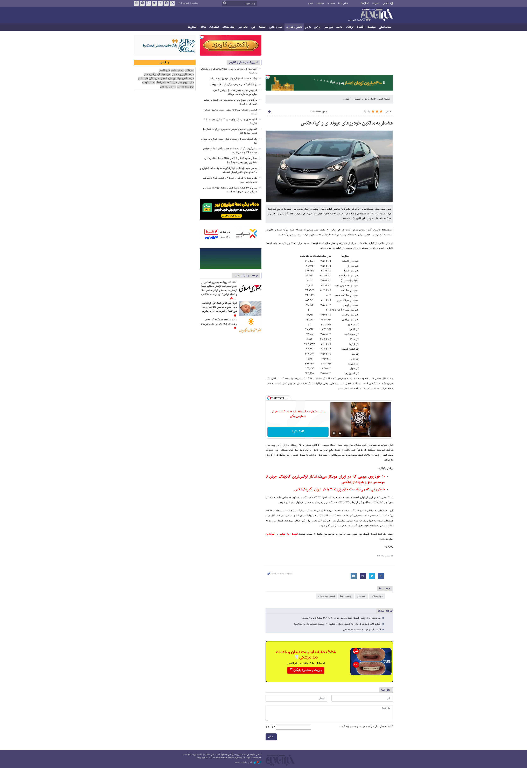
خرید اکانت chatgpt (166, 83)
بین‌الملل (328, 27)
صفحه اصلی (385, 27)
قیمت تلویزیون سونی (183, 74)
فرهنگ (350, 27)
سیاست (371, 27)
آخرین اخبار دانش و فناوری (243, 62)
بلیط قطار (143, 78)
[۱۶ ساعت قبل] (250, 288)
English (365, 3)
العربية (375, 3)
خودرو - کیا (346, 596)
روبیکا (136, 3)
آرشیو (310, 3)
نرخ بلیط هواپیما (185, 87)
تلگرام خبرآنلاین (166, 3)
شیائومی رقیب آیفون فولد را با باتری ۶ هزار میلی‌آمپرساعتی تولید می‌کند (235, 92)
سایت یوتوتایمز (186, 83)
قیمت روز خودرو (288, 534)
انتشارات (214, 27)
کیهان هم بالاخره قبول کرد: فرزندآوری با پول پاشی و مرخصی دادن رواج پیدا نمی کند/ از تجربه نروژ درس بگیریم (219, 307)
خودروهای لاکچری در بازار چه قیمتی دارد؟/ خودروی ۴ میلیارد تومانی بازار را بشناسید (337, 624)
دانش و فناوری (294, 27)
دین (253, 27)
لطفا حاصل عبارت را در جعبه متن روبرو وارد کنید (366, 726)
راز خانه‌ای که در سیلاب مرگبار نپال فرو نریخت (233, 85)
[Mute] (340, 433)
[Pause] (334, 433)
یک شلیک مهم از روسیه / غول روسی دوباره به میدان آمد (229, 141)
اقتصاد (360, 27)
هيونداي (361, 596)
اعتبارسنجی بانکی (158, 78)
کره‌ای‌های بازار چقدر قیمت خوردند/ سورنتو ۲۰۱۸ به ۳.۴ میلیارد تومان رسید (341, 618)
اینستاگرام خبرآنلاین (160, 3)
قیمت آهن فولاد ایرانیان (181, 78)
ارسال (271, 737)
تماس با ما (343, 3)
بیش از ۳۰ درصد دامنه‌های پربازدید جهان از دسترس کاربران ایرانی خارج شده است (230, 190)
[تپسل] (268, 77)
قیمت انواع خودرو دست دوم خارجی (362, 630)
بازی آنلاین (164, 70)
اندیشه (262, 27)
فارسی (385, 3)
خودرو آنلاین (276, 27)
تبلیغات (320, 3)
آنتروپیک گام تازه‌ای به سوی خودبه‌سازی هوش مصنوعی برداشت (228, 71)
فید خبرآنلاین (172, 3)
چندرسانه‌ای (228, 27)
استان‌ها (192, 27)
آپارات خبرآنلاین (148, 3)
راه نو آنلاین (177, 70)
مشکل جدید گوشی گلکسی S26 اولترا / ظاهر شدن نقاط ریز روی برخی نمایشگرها (230, 160)
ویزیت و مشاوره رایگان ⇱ (306, 670)
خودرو (346, 99)
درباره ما (331, 3)
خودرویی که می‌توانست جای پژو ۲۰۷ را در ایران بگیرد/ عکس (339, 489)
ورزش (317, 27)
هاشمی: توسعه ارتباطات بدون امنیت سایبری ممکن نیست (230, 112)
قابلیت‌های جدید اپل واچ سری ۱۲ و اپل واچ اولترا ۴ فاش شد (230, 122)
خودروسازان (377, 596)
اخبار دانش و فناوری (364, 99)
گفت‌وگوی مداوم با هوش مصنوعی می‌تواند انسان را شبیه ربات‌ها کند (230, 131)
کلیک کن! (298, 431)
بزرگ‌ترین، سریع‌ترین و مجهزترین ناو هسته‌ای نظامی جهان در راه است (230, 102)
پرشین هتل (150, 74)
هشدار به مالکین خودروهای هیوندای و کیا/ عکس (347, 123)
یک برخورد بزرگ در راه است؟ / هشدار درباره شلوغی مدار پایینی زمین (230, 180)
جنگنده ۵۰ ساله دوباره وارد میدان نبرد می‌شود (233, 79)
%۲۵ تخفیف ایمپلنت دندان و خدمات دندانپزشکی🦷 (306, 655)
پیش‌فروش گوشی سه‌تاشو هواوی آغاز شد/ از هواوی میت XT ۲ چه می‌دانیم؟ (230, 151)
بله (142, 3)
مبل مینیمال (163, 74)
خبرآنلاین (370, 15)
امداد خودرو (148, 83)
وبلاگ (203, 27)
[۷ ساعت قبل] (250, 325)
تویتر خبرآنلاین (154, 3)
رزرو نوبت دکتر (167, 87)
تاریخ (308, 27)
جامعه (339, 27)
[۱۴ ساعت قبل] (250, 308)
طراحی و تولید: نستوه (244, 762)
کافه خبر (243, 27)
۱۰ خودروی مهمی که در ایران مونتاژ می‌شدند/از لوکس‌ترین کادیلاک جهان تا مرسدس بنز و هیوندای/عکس (325, 479)
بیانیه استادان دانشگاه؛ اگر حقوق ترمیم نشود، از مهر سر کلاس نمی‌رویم (219, 322)
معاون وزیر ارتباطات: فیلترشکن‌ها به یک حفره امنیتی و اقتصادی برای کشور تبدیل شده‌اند (228, 170)
